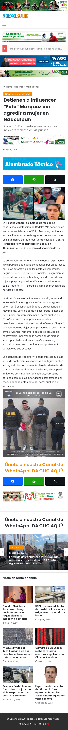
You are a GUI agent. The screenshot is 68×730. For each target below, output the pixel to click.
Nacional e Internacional (26, 86)
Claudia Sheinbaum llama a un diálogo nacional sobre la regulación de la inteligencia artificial (15, 612)
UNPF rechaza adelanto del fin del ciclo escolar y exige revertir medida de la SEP (50, 610)
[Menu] (4, 24)
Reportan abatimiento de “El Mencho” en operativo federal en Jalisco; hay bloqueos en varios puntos (50, 692)
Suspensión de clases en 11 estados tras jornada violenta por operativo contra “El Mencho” (17, 691)
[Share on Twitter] (55, 179)
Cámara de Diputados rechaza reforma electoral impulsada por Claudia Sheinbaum (50, 652)
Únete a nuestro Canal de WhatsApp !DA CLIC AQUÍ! (34, 467)
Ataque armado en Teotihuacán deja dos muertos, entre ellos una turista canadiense (17, 652)
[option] (34, 552)
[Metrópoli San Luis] (15, 16)
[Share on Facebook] (13, 179)
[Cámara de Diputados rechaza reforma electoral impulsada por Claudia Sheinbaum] (50, 636)
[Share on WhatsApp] (34, 179)
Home (8, 86)
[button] (34, 203)
